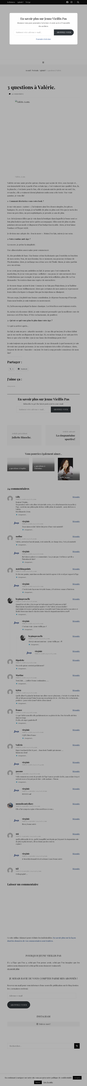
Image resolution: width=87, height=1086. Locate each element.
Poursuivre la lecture (43, 39)
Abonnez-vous (64, 32)
